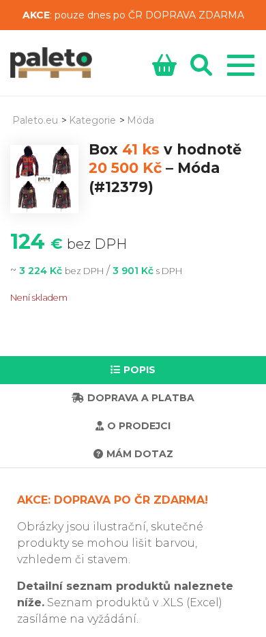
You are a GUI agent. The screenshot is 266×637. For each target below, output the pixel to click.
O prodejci (139, 426)
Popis (139, 370)
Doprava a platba (140, 398)
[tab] (133, 370)
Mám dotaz (139, 454)
